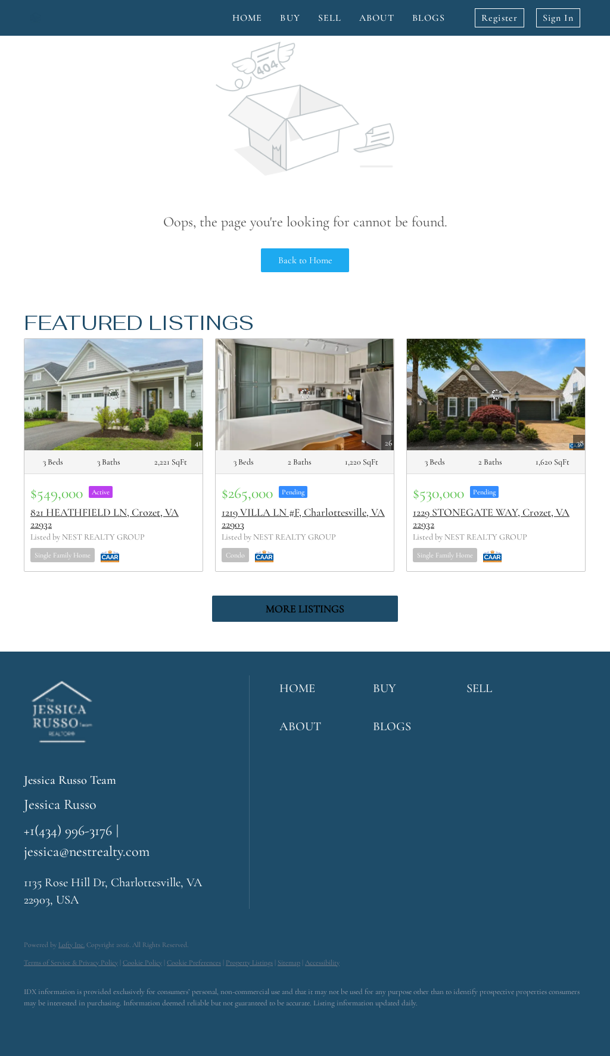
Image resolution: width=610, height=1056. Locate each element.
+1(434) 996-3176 (68, 830)
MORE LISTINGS (305, 608)
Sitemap (289, 962)
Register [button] (499, 18)
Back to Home (305, 260)
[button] (323, 688)
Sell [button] (329, 18)
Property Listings (249, 962)
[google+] (176, 1024)
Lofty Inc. (71, 944)
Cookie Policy (142, 962)
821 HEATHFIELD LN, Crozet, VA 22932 (104, 518)
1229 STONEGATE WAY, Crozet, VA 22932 (491, 518)
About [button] (376, 18)
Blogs (429, 18)
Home (247, 18)
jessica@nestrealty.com (87, 851)
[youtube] (141, 1024)
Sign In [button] (558, 18)
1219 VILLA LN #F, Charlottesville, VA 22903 (303, 518)
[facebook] (38, 1024)
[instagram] (107, 1024)
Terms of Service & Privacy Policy (71, 962)
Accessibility (322, 962)
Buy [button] (290, 18)
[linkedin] (72, 1024)
